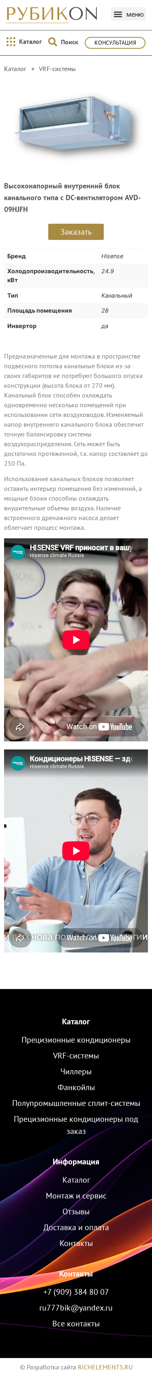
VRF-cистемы (57, 69)
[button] (128, 14)
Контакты (76, 1273)
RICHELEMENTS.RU (105, 1367)
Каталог (76, 1021)
